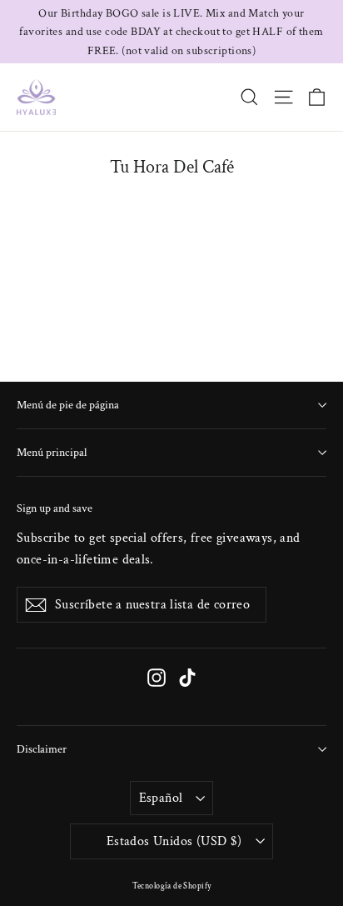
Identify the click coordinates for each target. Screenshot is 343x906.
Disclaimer (42, 749)
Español (161, 798)
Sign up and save (54, 508)
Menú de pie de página (68, 405)
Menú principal (52, 452)
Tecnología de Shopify (171, 886)
